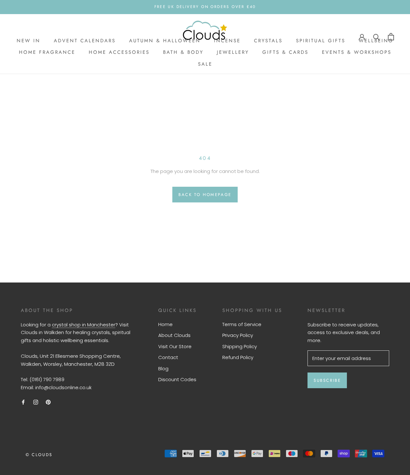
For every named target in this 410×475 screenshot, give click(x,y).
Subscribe (327, 380)
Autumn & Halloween (165, 40)
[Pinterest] (48, 402)
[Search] (376, 36)
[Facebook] (23, 402)
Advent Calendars (85, 40)
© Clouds (39, 455)
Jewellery (233, 52)
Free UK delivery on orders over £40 (205, 7)
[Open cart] (391, 36)
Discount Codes (177, 379)
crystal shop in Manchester (83, 324)
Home (165, 324)
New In (28, 40)
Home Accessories (119, 52)
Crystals (268, 40)
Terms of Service (241, 324)
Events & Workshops (356, 52)
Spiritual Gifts (320, 40)
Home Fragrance (47, 52)
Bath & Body (183, 52)
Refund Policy (237, 357)
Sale (205, 64)
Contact (168, 357)
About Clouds (174, 335)
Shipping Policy (239, 346)
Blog (163, 368)
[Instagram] (35, 402)
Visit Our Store (175, 346)
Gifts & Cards (285, 52)
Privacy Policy (237, 335)
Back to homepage (205, 195)
